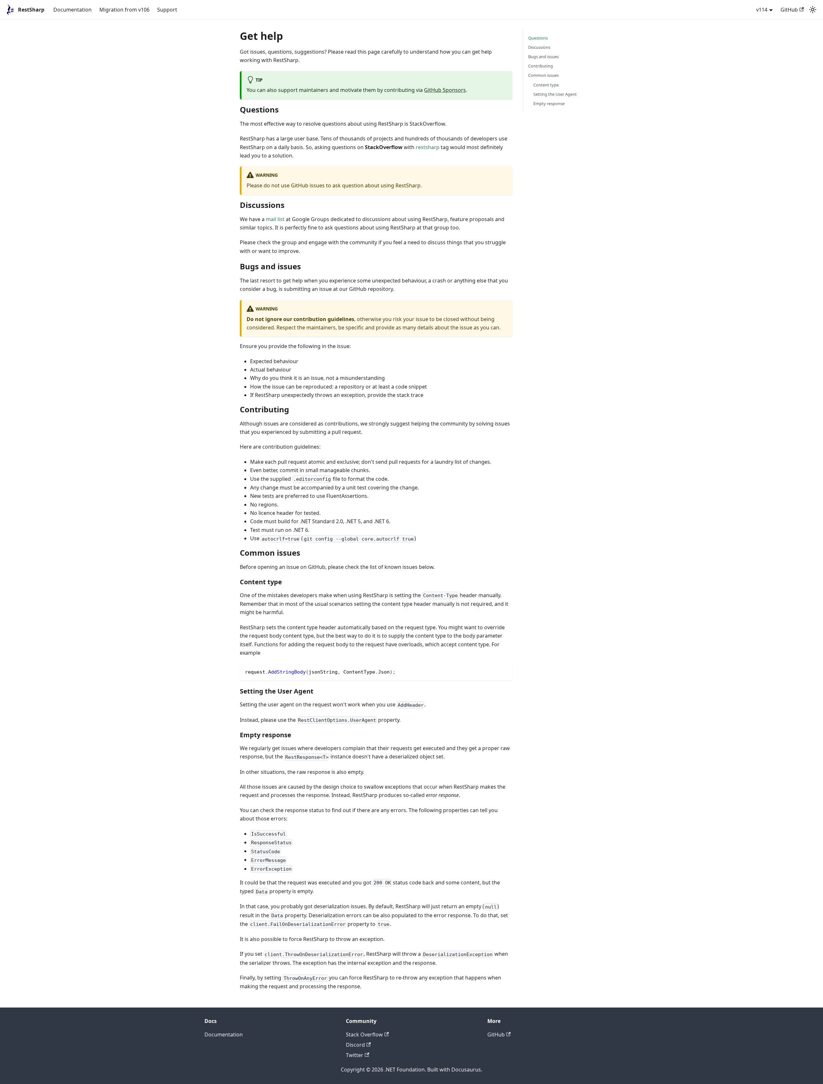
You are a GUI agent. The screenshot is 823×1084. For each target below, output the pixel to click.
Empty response (549, 103)
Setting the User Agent (555, 94)
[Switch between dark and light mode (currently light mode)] (813, 9)
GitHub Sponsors (445, 90)
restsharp (427, 147)
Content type (546, 85)
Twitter (354, 1055)
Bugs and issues (543, 56)
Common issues (543, 75)
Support (167, 9)
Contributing (540, 66)
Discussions (539, 47)
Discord (355, 1044)
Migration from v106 (124, 9)
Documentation (72, 9)
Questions (538, 38)
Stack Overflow (364, 1034)
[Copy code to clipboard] (504, 671)
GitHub (789, 9)
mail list (275, 219)
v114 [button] (761, 9)
